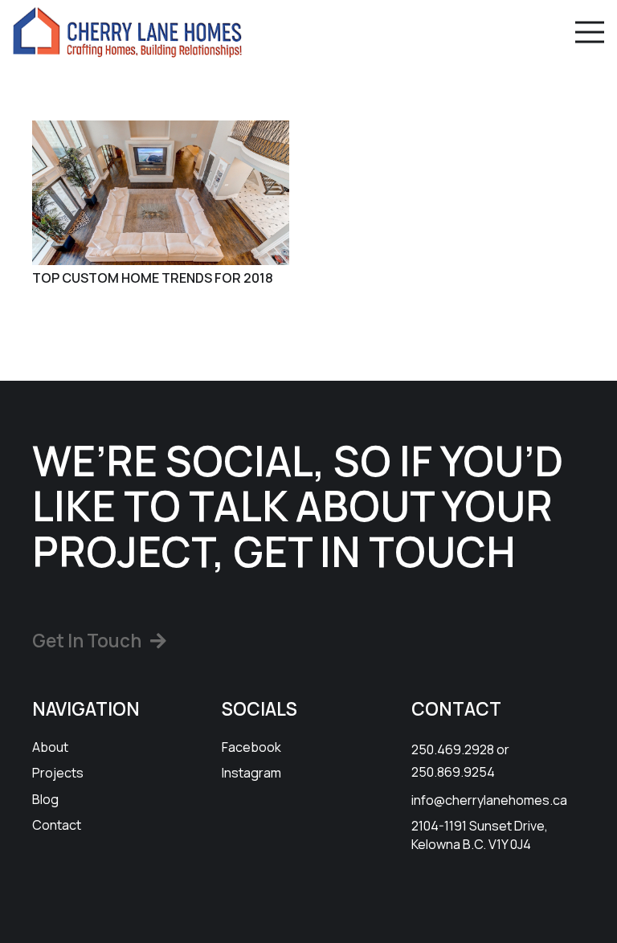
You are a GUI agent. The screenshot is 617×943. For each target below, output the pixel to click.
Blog (45, 799)
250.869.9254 (453, 772)
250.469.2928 (452, 749)
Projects (58, 773)
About (50, 747)
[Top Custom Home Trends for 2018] (160, 192)
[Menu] (590, 32)
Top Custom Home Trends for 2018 (152, 278)
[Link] (128, 32)
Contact (56, 825)
